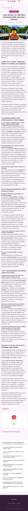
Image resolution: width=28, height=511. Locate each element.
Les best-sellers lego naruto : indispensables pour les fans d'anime (13, 478)
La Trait (11, 1)
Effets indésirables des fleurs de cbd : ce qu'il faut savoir (13, 487)
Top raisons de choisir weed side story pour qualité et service (13, 448)
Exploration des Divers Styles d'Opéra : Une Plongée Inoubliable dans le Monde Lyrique (13, 482)
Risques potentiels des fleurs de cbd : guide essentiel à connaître (13, 465)
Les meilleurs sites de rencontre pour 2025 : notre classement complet (13, 456)
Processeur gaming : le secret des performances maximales (14, 461)
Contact (18, 503)
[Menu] (19, 1)
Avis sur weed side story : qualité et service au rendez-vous (13, 452)
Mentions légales (11, 503)
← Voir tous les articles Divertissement (10, 431)
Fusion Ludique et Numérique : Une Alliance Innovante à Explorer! (13, 469)
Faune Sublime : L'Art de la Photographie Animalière (12, 474)
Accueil (3, 7)
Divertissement (9, 7)
